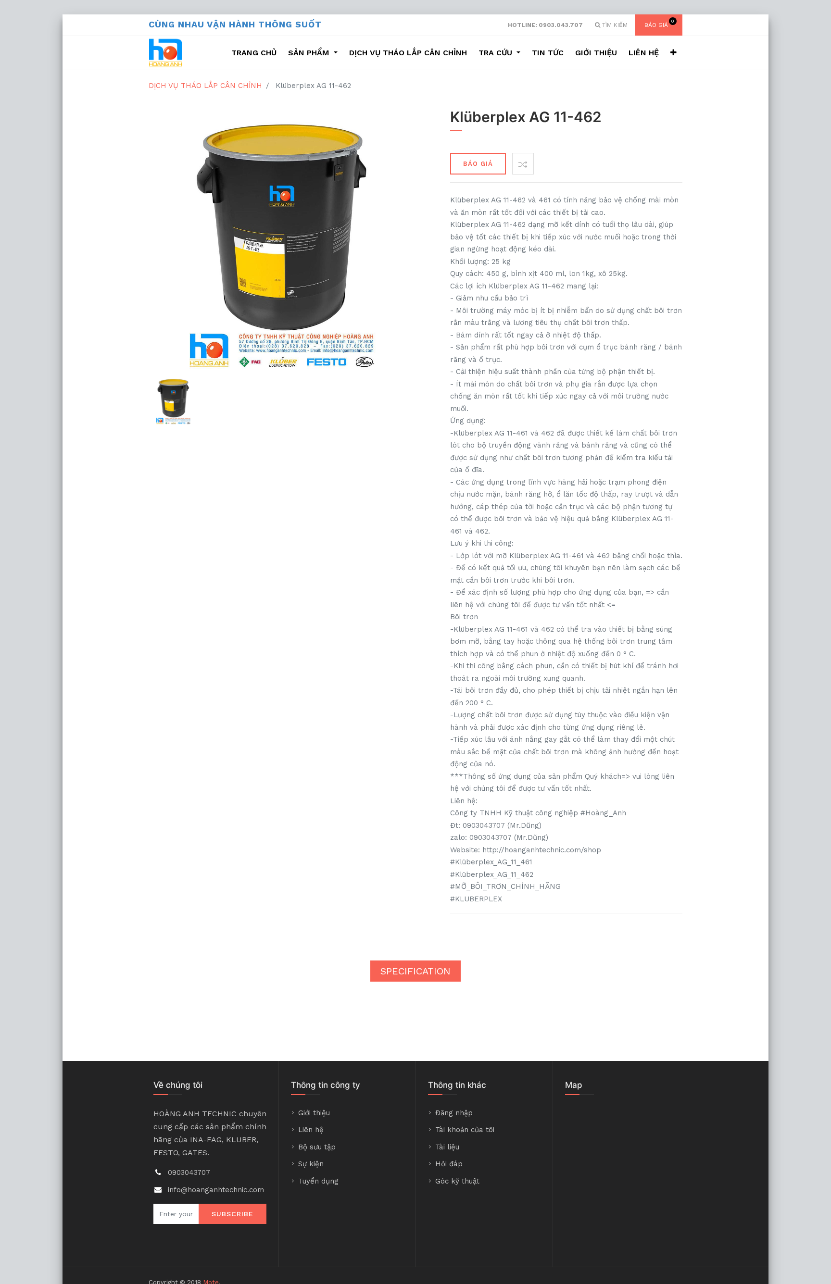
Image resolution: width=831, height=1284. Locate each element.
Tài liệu (447, 1147)
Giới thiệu (314, 1113)
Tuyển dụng (318, 1181)
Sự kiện (311, 1163)
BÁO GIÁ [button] (478, 163)
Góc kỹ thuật (457, 1181)
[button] (673, 53)
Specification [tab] (415, 971)
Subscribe (232, 1214)
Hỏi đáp (449, 1163)
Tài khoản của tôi (464, 1129)
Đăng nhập (454, 1113)
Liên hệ (311, 1129)
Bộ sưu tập (317, 1147)
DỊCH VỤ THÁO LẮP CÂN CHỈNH (205, 85)
